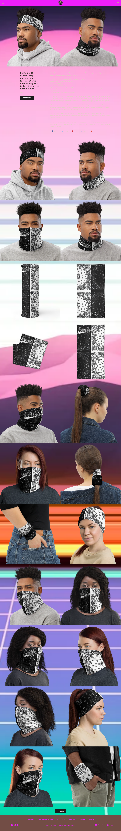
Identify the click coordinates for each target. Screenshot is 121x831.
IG (57, 819)
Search (91, 819)
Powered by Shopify (69, 825)
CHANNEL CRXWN (56, 825)
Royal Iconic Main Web (45, 819)
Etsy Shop (30, 819)
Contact (72, 819)
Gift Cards (82, 819)
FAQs (63, 819)
